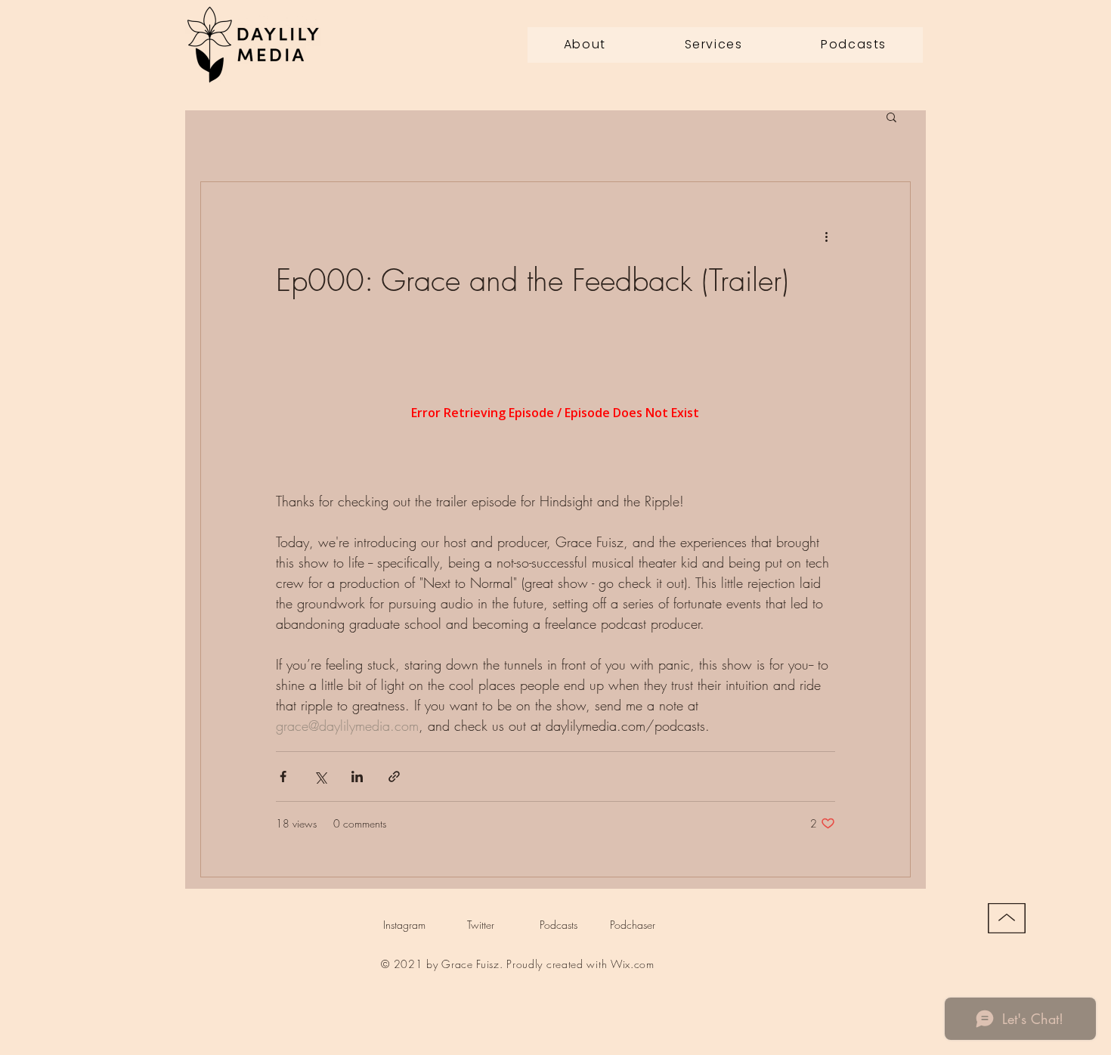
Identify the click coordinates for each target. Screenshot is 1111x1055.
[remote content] (555, 414)
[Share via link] (394, 776)
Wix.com (633, 964)
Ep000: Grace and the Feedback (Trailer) (532, 280)
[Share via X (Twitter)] (320, 776)
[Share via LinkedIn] (357, 776)
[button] (891, 118)
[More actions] (826, 236)
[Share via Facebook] (283, 776)
